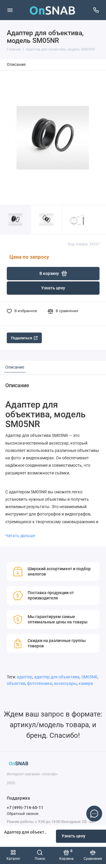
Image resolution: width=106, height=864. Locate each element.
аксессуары (65, 683)
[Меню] (10, 10)
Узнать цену (53, 288)
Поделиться (21, 338)
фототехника (39, 683)
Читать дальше (20, 535)
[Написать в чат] (94, 813)
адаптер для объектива (57, 677)
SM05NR (89, 677)
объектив (16, 683)
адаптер (24, 677)
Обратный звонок (23, 813)
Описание (16, 64)
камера (86, 683)
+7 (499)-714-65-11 (25, 807)
